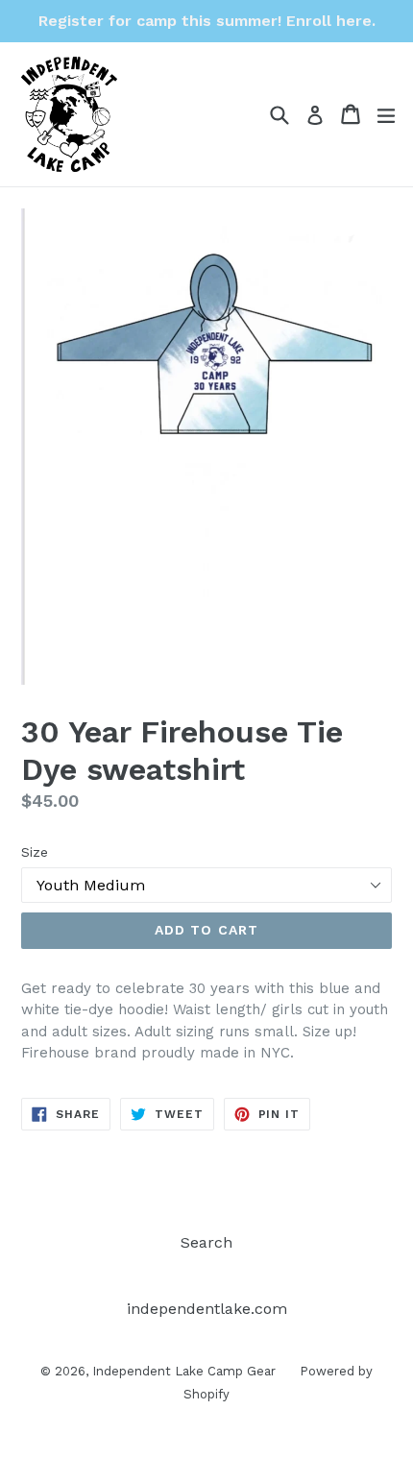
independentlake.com (207, 1309)
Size (34, 852)
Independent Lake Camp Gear (184, 1371)
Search (206, 1242)
